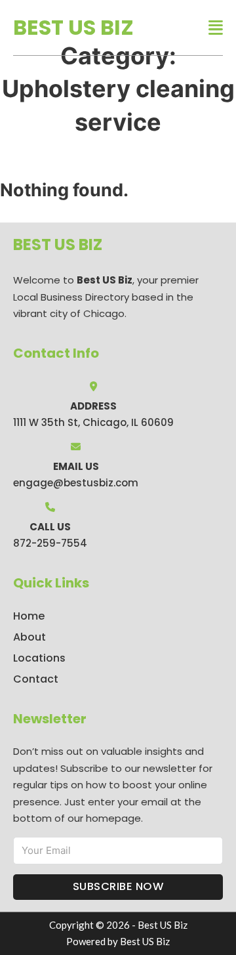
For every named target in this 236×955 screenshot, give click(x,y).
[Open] (215, 28)
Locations (39, 658)
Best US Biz (73, 27)
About (29, 637)
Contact (35, 679)
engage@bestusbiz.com (75, 483)
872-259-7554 (50, 543)
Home (29, 616)
